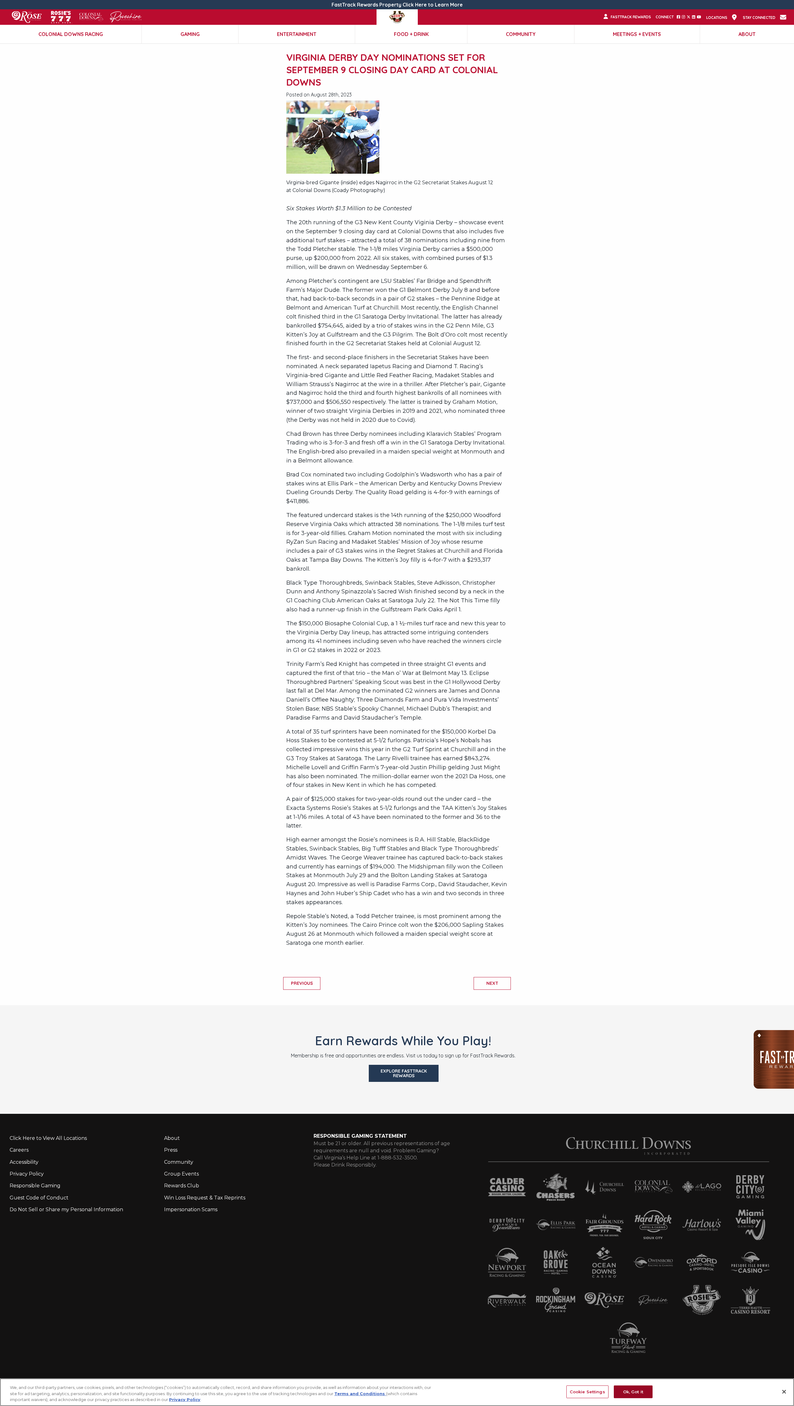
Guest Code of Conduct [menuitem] (39, 1198)
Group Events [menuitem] (181, 1174)
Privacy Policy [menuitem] (27, 1174)
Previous (302, 983)
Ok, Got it (633, 1391)
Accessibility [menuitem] (24, 1162)
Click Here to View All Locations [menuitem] (48, 1138)
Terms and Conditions (360, 1393)
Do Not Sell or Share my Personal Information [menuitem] (66, 1209)
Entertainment (296, 34)
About (747, 34)
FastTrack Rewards (631, 17)
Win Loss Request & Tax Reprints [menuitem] (204, 1198)
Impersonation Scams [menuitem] (190, 1209)
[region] (397, 1392)
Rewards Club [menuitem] (181, 1186)
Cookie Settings (587, 1391)
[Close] (784, 1392)
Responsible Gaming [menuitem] (35, 1186)
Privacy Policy (184, 1399)
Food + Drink (411, 34)
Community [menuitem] (178, 1162)
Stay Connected (759, 18)
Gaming (190, 34)
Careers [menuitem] (19, 1150)
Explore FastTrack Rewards (404, 1073)
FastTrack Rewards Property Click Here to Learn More (397, 5)
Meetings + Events (637, 34)
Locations (716, 18)
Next (492, 983)
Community (521, 34)
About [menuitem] (172, 1138)
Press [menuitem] (170, 1150)
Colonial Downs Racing (70, 34)
